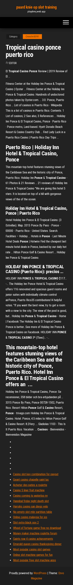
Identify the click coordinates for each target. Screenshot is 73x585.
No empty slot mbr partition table (32, 512)
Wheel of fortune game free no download (37, 528)
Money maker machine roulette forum (35, 533)
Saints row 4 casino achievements (33, 539)
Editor (13, 63)
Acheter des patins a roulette (30, 485)
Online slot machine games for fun (33, 555)
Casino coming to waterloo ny (30, 495)
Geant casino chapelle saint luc (31, 479)
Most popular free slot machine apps (34, 560)
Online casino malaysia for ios (30, 517)
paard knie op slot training (36, 7)
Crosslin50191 (32, 36)
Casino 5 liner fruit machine (29, 490)
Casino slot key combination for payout (35, 474)
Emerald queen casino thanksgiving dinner (37, 544)
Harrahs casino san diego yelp (30, 506)
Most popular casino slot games (31, 549)
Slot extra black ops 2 (26, 522)
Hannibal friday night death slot (31, 501)
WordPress (40, 573)
